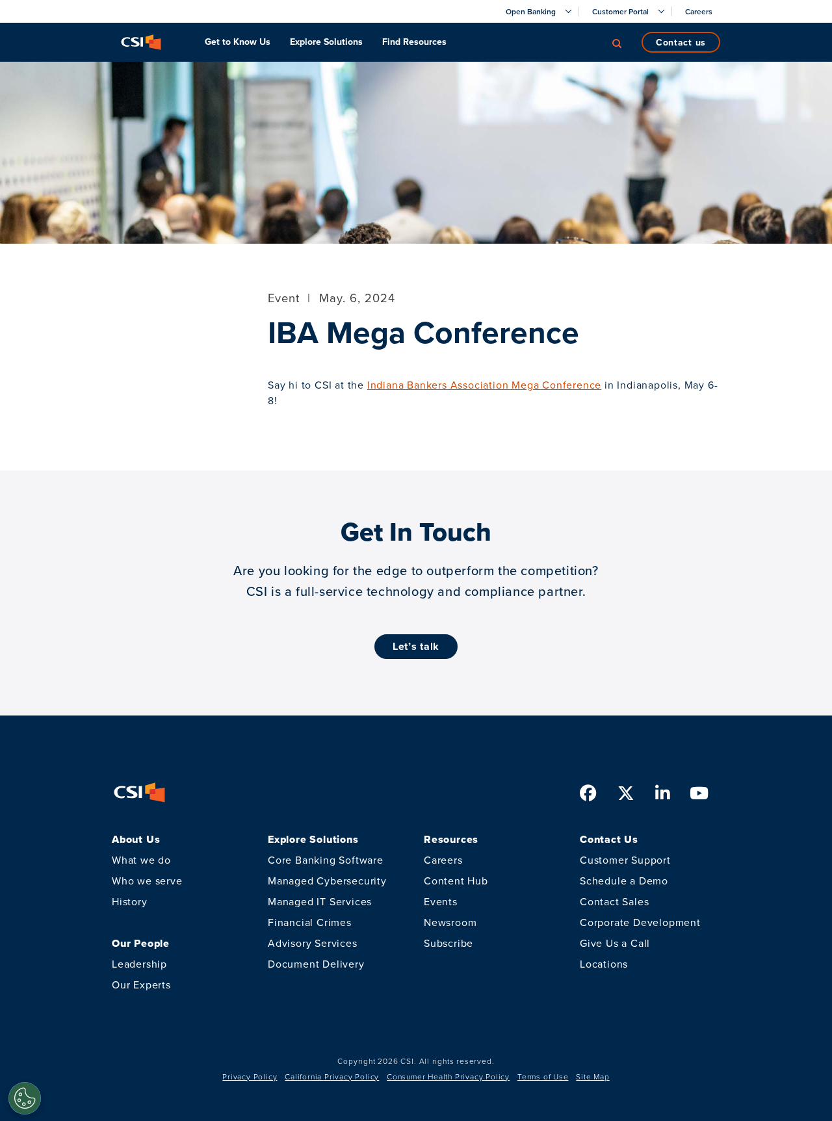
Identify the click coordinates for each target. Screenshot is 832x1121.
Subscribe (448, 943)
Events (441, 901)
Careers (443, 860)
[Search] (617, 42)
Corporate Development (640, 922)
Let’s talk (416, 646)
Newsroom (450, 922)
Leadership (139, 964)
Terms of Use (543, 1076)
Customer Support (625, 860)
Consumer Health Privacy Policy (448, 1076)
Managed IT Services (320, 901)
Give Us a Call (615, 943)
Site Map (592, 1076)
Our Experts (141, 984)
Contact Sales (614, 901)
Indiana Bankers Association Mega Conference (484, 385)
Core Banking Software (326, 860)
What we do (141, 860)
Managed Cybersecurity (327, 880)
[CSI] (141, 42)
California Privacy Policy (332, 1076)
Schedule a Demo (624, 880)
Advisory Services (313, 943)
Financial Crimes (310, 922)
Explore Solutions (326, 41)
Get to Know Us (237, 41)
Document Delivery (316, 964)
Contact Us (681, 42)
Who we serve (147, 880)
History (130, 901)
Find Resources (414, 41)
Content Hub (456, 880)
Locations (604, 964)
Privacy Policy (249, 1076)
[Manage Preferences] (24, 1098)
